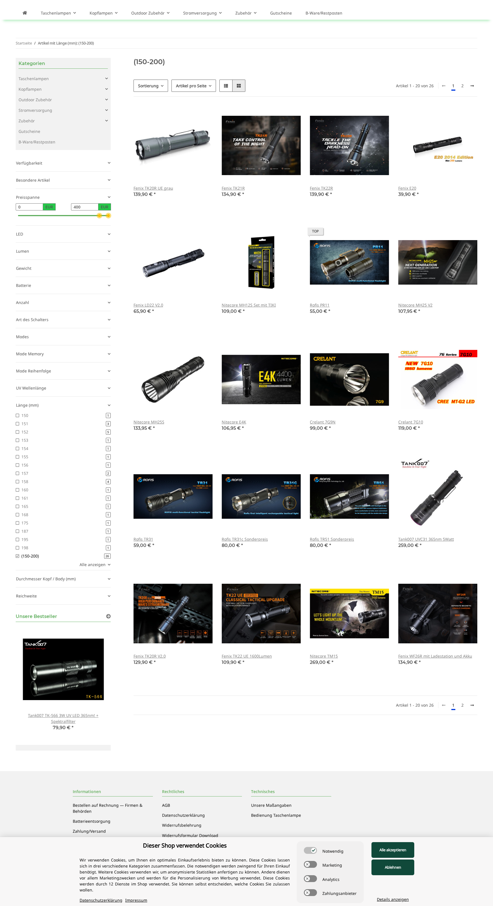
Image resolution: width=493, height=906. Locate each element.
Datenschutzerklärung (183, 815)
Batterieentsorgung (91, 821)
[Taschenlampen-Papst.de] (25, 13)
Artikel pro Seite (191, 85)
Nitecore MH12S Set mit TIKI (249, 305)
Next (96, 682)
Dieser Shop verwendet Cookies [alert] (185, 845)
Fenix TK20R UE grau (153, 188)
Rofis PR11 (320, 305)
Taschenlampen (34, 78)
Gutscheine (29, 131)
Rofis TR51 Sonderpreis (332, 539)
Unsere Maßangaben (271, 805)
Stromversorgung (35, 110)
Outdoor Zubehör (35, 99)
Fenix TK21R (233, 188)
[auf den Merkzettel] (203, 115)
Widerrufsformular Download (190, 835)
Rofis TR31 (143, 539)
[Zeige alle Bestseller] (108, 616)
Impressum (136, 900)
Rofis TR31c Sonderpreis (245, 539)
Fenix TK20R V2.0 (150, 656)
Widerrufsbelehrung (181, 825)
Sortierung (148, 85)
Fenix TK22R (321, 188)
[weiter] (472, 86)
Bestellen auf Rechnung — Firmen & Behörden (107, 808)
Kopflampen (30, 89)
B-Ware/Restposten (37, 142)
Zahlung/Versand (89, 831)
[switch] (310, 850)
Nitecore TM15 (324, 656)
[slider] (99, 215)
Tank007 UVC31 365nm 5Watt (426, 539)
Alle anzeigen (93, 564)
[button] (226, 86)
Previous (30, 682)
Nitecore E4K (234, 422)
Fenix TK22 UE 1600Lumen (247, 656)
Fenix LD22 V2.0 (148, 305)
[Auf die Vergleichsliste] (188, 115)
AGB (166, 805)
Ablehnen (393, 867)
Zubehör (27, 120)
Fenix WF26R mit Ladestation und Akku (435, 656)
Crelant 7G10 (410, 422)
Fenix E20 (407, 188)
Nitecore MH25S (149, 422)
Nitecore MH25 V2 (415, 305)
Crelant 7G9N (323, 422)
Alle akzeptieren (392, 849)
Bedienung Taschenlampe (276, 815)
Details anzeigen (393, 899)
